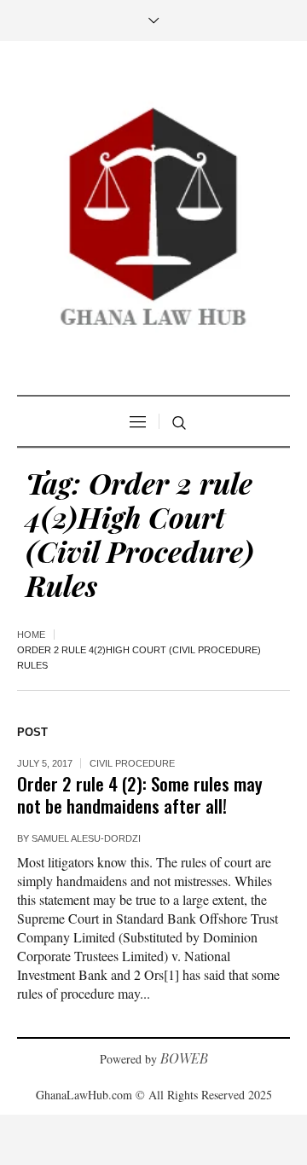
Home (31, 634)
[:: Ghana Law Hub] (153, 220)
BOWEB (184, 1058)
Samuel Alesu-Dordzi (86, 838)
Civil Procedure (132, 763)
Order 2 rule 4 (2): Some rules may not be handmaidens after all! (140, 794)
